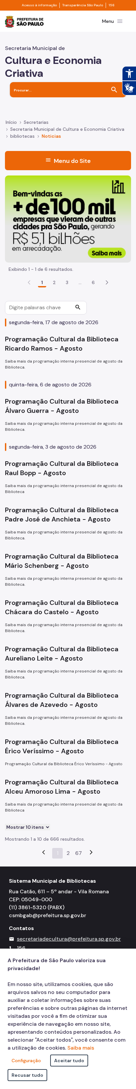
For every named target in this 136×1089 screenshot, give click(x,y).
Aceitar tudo (69, 1061)
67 (78, 853)
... (80, 282)
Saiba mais (80, 1047)
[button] (107, 282)
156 (112, 5)
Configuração (26, 1061)
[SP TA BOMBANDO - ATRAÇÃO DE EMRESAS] (68, 218)
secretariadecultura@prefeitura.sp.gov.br (69, 938)
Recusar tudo (27, 1075)
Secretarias (36, 122)
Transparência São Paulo (82, 5)
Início (11, 122)
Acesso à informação (39, 5)
